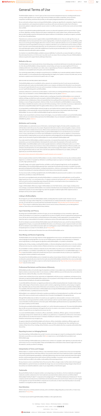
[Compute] (32, 1)
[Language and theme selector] (98, 2)
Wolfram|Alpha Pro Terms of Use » (74, 10)
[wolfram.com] (26, 412)
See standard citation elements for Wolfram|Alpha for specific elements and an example (40, 154)
